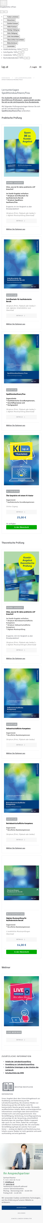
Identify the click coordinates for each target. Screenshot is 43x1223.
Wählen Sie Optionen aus (15, 229)
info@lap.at (9, 1182)
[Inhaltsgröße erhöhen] (26, 49)
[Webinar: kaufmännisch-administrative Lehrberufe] (21, 1001)
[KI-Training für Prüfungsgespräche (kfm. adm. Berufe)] (21, 460)
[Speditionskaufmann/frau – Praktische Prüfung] (21, 359)
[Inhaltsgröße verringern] (23, 49)
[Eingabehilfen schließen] (6, 12)
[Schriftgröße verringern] (19, 52)
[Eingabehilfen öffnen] (3, 3)
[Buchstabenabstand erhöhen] (28, 58)
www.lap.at (10, 1184)
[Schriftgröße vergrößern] (22, 52)
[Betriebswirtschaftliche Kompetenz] (21, 788)
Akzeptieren (21, 1207)
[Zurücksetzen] (2, 11)
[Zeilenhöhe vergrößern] (21, 55)
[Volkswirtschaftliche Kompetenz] (21, 693)
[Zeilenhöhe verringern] (18, 55)
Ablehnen (21, 1213)
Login (34, 67)
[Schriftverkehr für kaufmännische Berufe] (21, 264)
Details (19, 221)
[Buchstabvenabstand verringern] (25, 58)
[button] (40, 67)
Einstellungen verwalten (21, 1218)
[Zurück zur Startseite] (5, 67)
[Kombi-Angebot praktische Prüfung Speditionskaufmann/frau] (21, 151)
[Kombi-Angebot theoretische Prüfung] (21, 576)
